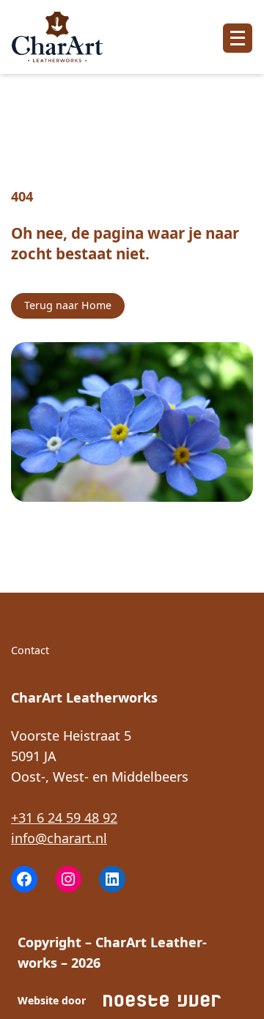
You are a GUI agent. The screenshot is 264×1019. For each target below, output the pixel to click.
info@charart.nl (59, 838)
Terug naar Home (67, 305)
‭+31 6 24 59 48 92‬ (64, 817)
